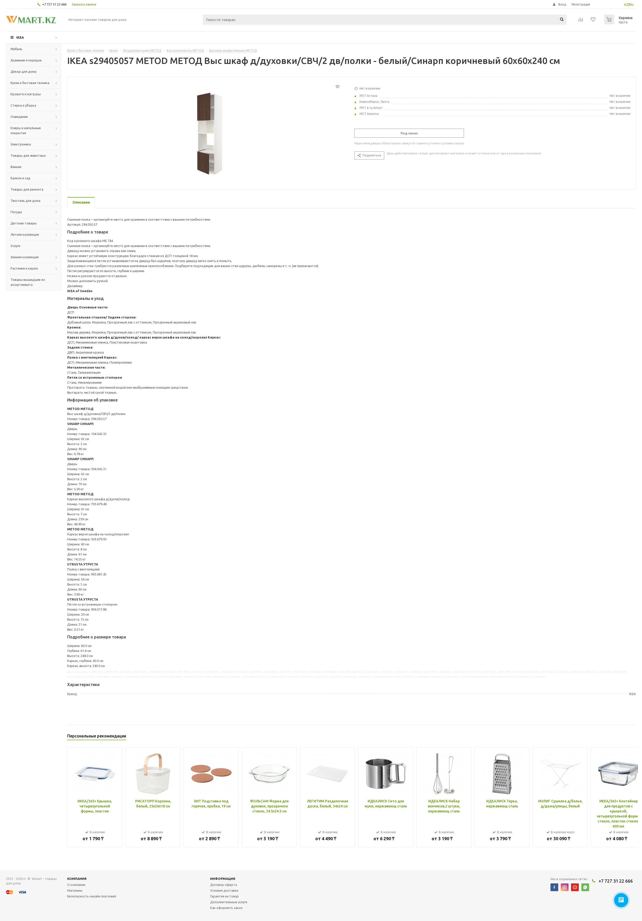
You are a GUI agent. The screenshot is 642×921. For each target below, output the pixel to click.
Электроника (21, 144)
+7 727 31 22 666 (54, 4)
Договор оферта (223, 884)
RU (631, 4)
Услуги (15, 245)
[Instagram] (565, 887)
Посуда (16, 212)
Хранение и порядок (26, 60)
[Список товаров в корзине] (619, 23)
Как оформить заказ (226, 907)
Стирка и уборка (23, 105)
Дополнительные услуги (228, 902)
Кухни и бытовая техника (30, 83)
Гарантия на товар (224, 896)
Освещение (19, 116)
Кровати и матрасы (26, 94)
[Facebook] (554, 887)
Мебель (16, 49)
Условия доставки (224, 890)
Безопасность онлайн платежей (91, 896)
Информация (222, 878)
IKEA (20, 37)
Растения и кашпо (24, 268)
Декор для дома (23, 71)
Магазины (75, 890)
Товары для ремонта (27, 189)
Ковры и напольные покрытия (26, 130)
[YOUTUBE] (575, 887)
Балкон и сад (20, 178)
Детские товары (24, 223)
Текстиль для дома (25, 200)
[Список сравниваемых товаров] (581, 21)
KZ (626, 4)
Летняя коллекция (25, 234)
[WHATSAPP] (585, 887)
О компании (76, 884)
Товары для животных (28, 155)
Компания (77, 878)
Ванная (16, 167)
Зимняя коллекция (25, 257)
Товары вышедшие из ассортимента (28, 282)
